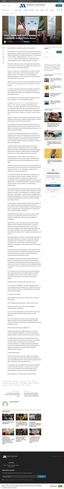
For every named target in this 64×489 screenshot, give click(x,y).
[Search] (57, 10)
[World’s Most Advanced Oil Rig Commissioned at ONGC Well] (46, 95)
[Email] (3, 63)
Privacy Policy (55, 190)
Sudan (10, 385)
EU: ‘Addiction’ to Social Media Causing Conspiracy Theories (55, 87)
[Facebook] (3, 51)
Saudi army (5, 385)
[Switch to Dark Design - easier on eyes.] (59, 10)
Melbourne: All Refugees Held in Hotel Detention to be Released (55, 102)
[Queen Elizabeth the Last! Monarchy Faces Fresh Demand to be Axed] (53, 117)
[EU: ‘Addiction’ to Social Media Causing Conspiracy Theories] (46, 87)
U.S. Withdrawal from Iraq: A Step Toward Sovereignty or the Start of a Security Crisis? (34, 439)
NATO (21, 383)
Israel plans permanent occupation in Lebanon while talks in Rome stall (35, 424)
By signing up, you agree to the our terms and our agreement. (53, 190)
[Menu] (61, 10)
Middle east (5, 383)
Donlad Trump (16, 381)
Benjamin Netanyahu (7, 381)
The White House (16, 385)
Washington (27, 385)
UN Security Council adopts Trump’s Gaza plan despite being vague (12, 395)
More (47, 10)
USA (23, 385)
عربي (60, 1)
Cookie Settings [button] (53, 486)
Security (42, 10)
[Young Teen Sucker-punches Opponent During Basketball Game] (53, 153)
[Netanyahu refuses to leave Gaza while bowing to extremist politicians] (22, 432)
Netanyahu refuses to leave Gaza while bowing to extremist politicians (21, 439)
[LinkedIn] (3, 57)
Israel (29, 381)
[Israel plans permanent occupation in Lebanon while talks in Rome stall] (35, 417)
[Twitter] (3, 54)
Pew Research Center (20, 103)
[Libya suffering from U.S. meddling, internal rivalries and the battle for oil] (22, 417)
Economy (25, 10)
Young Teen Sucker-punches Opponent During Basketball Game (54, 161)
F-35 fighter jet (23, 381)
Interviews (31, 10)
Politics (20, 10)
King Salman (34, 381)
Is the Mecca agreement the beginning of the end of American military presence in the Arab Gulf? (8, 440)
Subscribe (59, 5)
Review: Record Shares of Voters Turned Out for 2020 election (55, 80)
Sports (37, 10)
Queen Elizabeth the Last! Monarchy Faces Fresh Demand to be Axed (53, 125)
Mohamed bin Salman (13, 383)
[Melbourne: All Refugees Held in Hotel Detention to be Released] (46, 102)
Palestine (25, 383)
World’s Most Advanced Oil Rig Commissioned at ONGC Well (55, 95)
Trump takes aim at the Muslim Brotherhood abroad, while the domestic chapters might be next (31, 395)
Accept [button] (60, 486)
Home (16, 10)
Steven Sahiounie (11, 41)
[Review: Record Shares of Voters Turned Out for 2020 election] (46, 80)
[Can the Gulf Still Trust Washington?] (8, 417)
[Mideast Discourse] (32, 6)
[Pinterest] (3, 60)
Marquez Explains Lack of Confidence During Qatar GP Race (54, 143)
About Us (52, 10)
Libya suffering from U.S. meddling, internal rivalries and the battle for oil (21, 1)
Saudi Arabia (35, 383)
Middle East (26, 41)
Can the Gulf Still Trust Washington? (8, 422)
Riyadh (30, 383)
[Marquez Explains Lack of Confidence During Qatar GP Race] (53, 135)
